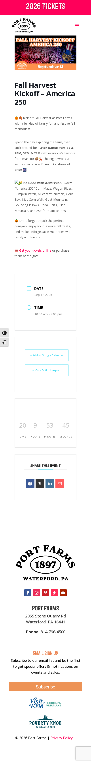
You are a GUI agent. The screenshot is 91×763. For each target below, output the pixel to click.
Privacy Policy (61, 737)
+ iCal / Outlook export (46, 370)
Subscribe (45, 686)
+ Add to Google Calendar (46, 355)
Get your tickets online (34, 250)
